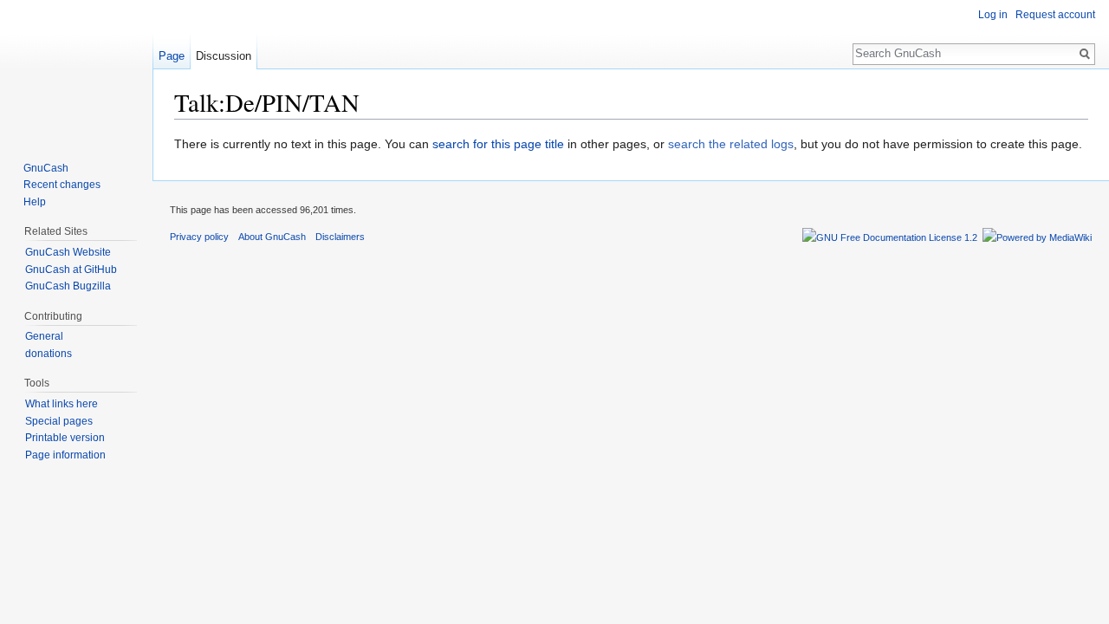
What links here (61, 404)
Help (34, 202)
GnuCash (45, 168)
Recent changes (62, 185)
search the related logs (731, 144)
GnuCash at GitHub (71, 269)
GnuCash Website (68, 252)
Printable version (65, 438)
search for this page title (498, 144)
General (44, 336)
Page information (65, 455)
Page (172, 55)
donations (48, 354)
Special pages (59, 421)
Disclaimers (340, 236)
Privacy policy (199, 236)
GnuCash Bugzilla (68, 286)
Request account (1055, 15)
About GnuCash (272, 236)
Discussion (223, 55)
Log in (993, 15)
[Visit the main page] (76, 69)
